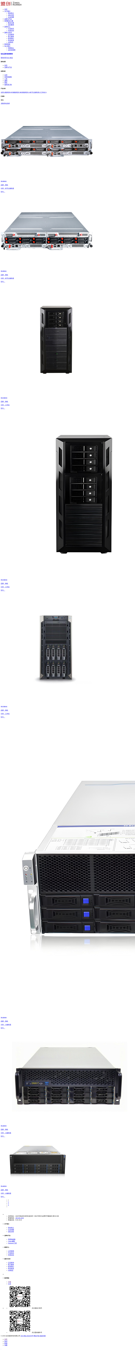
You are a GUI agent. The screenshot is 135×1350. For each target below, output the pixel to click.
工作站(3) (43, 92)
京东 (9, 1284)
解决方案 (11, 23)
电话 (5, 1341)
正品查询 (11, 34)
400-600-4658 (19, 1218)
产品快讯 (11, 28)
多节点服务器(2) (35, 92)
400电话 (10, 42)
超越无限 (43, 1336)
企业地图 (11, 17)
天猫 (9, 1282)
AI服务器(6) (7, 92)
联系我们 (11, 38)
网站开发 (36, 1336)
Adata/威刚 (11, 1241)
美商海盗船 (11, 1239)
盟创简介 (11, 13)
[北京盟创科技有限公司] (11, 6)
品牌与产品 (8, 67)
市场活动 (11, 30)
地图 (5, 1345)
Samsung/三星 (12, 1243)
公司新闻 (11, 1251)
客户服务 (11, 36)
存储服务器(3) (15, 92)
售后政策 (11, 40)
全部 (5, 75)
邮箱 (5, 1343)
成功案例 (11, 25)
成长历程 (11, 15)
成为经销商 (11, 50)
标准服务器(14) (25, 92)
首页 (5, 65)
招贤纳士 (11, 48)
